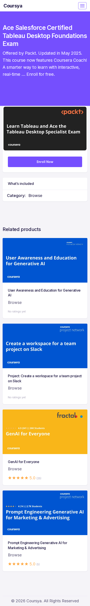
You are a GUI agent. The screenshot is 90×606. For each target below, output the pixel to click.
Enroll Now (45, 162)
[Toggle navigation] (82, 5)
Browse (35, 195)
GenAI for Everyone (23, 462)
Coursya (12, 6)
